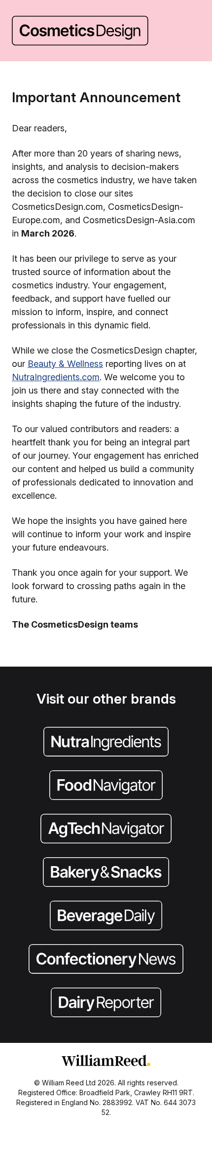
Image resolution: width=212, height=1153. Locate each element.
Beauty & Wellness (65, 363)
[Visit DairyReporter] (106, 1003)
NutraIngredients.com (56, 377)
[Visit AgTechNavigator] (106, 829)
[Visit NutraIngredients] (106, 742)
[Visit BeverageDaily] (106, 916)
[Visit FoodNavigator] (106, 786)
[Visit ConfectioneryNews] (106, 960)
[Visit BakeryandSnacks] (106, 873)
